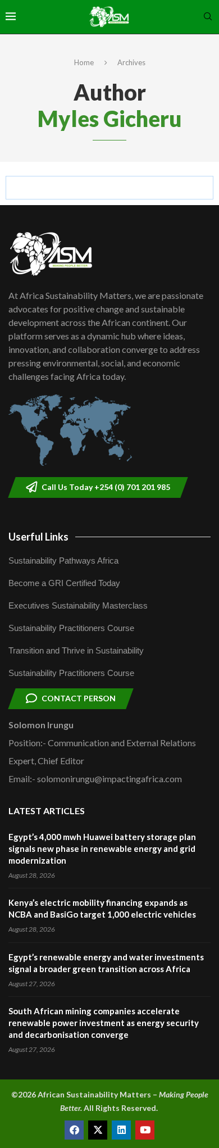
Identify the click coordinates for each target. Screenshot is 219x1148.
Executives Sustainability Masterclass (78, 605)
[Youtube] (144, 1130)
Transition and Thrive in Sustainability (76, 650)
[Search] (207, 17)
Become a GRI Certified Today (64, 583)
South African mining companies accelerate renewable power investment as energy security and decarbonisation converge (103, 1023)
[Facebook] (74, 1130)
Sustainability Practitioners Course (71, 628)
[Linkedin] (121, 1130)
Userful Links (38, 537)
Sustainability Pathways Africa (63, 560)
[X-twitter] (97, 1130)
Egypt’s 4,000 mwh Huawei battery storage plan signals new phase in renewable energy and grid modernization (102, 848)
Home (84, 62)
